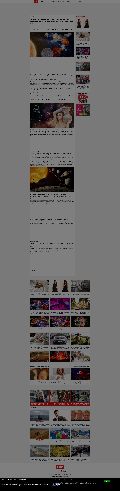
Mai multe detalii (7, 482)
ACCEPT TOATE (107, 481)
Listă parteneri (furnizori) (56, 485)
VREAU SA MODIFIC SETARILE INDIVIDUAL (107, 484)
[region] (60, 484)
